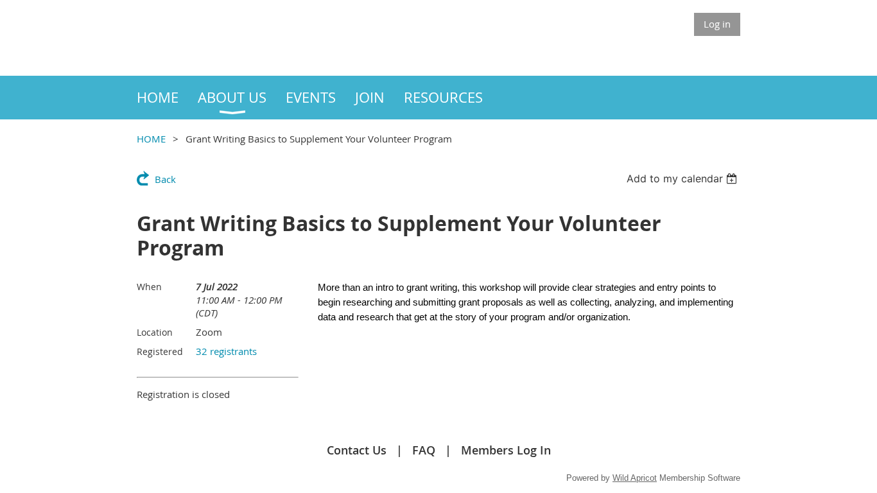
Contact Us (356, 450)
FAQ (423, 450)
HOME (151, 138)
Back (165, 179)
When (149, 287)
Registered (160, 351)
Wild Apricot (634, 478)
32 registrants (226, 351)
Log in (717, 23)
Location (155, 332)
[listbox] (683, 178)
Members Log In (506, 450)
